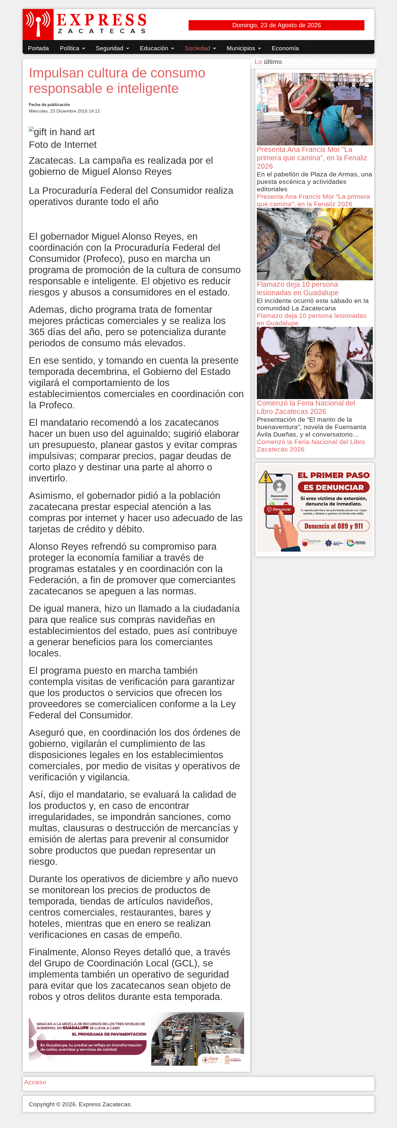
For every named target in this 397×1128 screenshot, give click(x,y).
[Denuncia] (315, 507)
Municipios (241, 48)
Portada (38, 48)
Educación (154, 48)
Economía (285, 48)
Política (69, 48)
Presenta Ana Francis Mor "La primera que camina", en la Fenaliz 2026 (313, 200)
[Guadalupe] (136, 1038)
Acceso (35, 1082)
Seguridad (109, 48)
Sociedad (197, 48)
